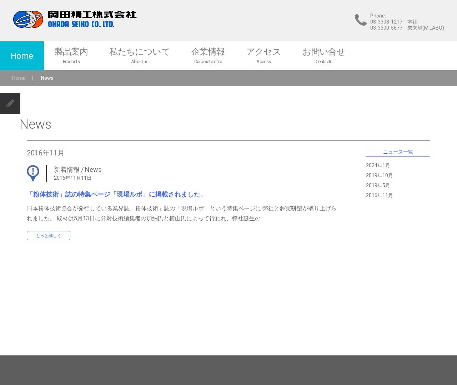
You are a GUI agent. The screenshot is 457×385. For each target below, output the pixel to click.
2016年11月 (379, 195)
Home (19, 78)
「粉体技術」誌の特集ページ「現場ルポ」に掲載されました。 (117, 194)
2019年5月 (378, 185)
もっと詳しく (48, 235)
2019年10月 (379, 175)
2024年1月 (378, 165)
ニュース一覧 (398, 152)
